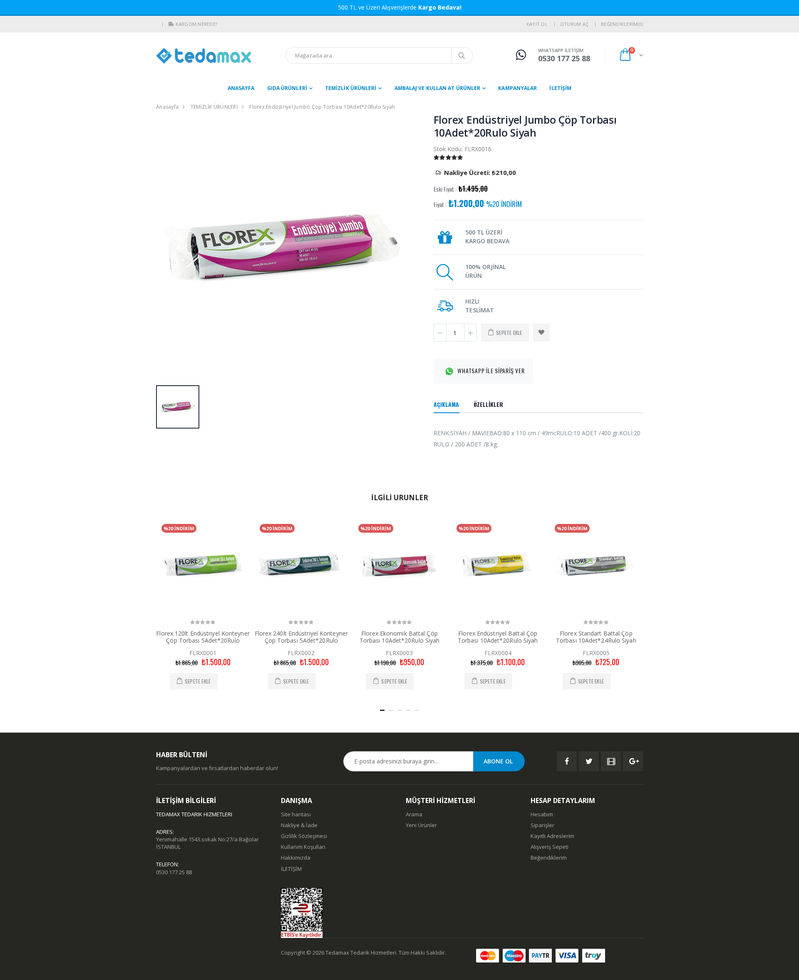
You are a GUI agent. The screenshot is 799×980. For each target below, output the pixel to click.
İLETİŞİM (560, 88)
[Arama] (462, 55)
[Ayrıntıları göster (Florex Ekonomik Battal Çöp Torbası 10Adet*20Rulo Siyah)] (399, 565)
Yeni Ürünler (421, 825)
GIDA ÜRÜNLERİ (287, 88)
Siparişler (542, 825)
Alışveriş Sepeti (549, 846)
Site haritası (296, 814)
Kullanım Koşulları (303, 846)
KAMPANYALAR (517, 88)
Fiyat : (440, 204)
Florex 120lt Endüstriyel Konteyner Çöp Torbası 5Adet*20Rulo (202, 637)
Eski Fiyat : (445, 189)
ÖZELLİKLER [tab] (489, 404)
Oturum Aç (574, 24)
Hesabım (542, 814)
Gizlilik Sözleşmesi (304, 836)
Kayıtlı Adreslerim (552, 836)
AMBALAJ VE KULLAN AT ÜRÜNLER (438, 88)
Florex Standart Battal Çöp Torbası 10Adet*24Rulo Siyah (596, 637)
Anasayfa (241, 88)
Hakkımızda (295, 857)
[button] (171, 24)
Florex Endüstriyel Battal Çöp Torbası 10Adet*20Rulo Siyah (498, 637)
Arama (414, 814)
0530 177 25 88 (174, 872)
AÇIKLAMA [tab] (446, 404)
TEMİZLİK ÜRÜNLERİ (351, 88)
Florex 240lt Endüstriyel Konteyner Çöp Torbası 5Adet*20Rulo (301, 637)
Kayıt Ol (537, 24)
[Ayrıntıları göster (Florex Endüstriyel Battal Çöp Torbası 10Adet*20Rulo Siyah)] (498, 565)
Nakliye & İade (299, 825)
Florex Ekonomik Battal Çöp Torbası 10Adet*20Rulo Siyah (400, 637)
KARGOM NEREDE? (197, 24)
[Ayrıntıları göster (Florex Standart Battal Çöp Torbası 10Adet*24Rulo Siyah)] (596, 565)
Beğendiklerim (549, 857)
